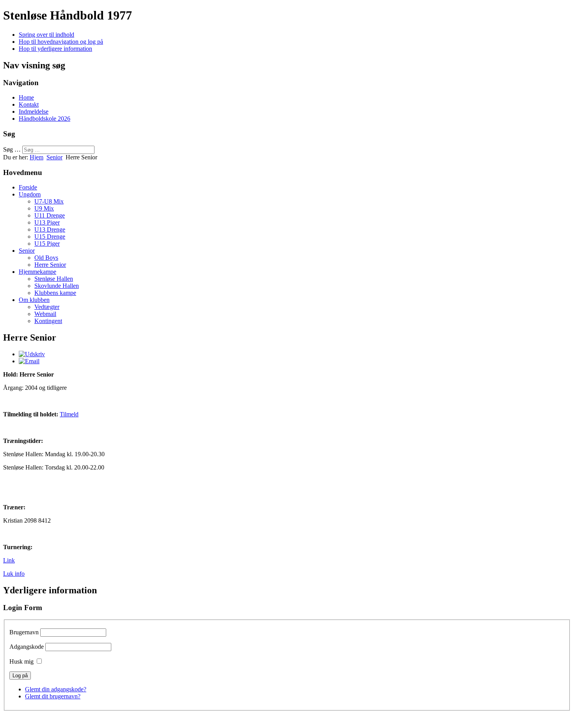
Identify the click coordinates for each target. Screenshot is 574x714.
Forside (28, 187)
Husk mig (21, 661)
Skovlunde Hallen (56, 285)
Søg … (12, 149)
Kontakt (29, 104)
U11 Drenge (49, 215)
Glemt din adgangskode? (55, 689)
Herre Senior (50, 264)
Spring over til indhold (46, 34)
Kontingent (48, 321)
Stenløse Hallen (53, 278)
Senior (54, 157)
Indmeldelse (33, 111)
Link (9, 560)
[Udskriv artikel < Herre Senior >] (32, 354)
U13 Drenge (49, 229)
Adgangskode (26, 646)
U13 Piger (47, 222)
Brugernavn (24, 632)
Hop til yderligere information (55, 48)
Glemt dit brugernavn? (52, 696)
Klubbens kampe (55, 292)
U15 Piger (47, 243)
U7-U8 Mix (49, 201)
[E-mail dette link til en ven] (29, 361)
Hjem (36, 157)
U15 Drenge (49, 236)
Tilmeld (69, 414)
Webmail (45, 314)
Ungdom (30, 194)
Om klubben (34, 299)
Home (26, 97)
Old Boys (46, 257)
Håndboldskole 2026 (44, 118)
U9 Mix (44, 208)
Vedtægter (46, 306)
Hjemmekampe (37, 271)
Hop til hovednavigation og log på (61, 41)
